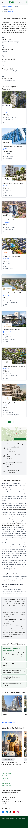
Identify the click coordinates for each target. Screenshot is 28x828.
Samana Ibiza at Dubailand (11, 219)
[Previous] (3, 707)
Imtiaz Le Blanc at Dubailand (11, 110)
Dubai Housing (6, 773)
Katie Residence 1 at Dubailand (12, 146)
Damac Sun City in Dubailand (12, 256)
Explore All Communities (8, 722)
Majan (5, 714)
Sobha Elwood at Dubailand (11, 329)
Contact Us (4, 778)
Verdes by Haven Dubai (10, 402)
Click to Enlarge (19, 439)
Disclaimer (4, 780)
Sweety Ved (11, 753)
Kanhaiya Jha (10, 11)
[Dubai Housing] (2, 6)
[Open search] (25, 2)
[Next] (24, 707)
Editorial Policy (6, 785)
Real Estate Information (8, 759)
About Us (4, 775)
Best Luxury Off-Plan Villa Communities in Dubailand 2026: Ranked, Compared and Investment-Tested (11, 764)
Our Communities (8, 6)
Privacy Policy (5, 783)
